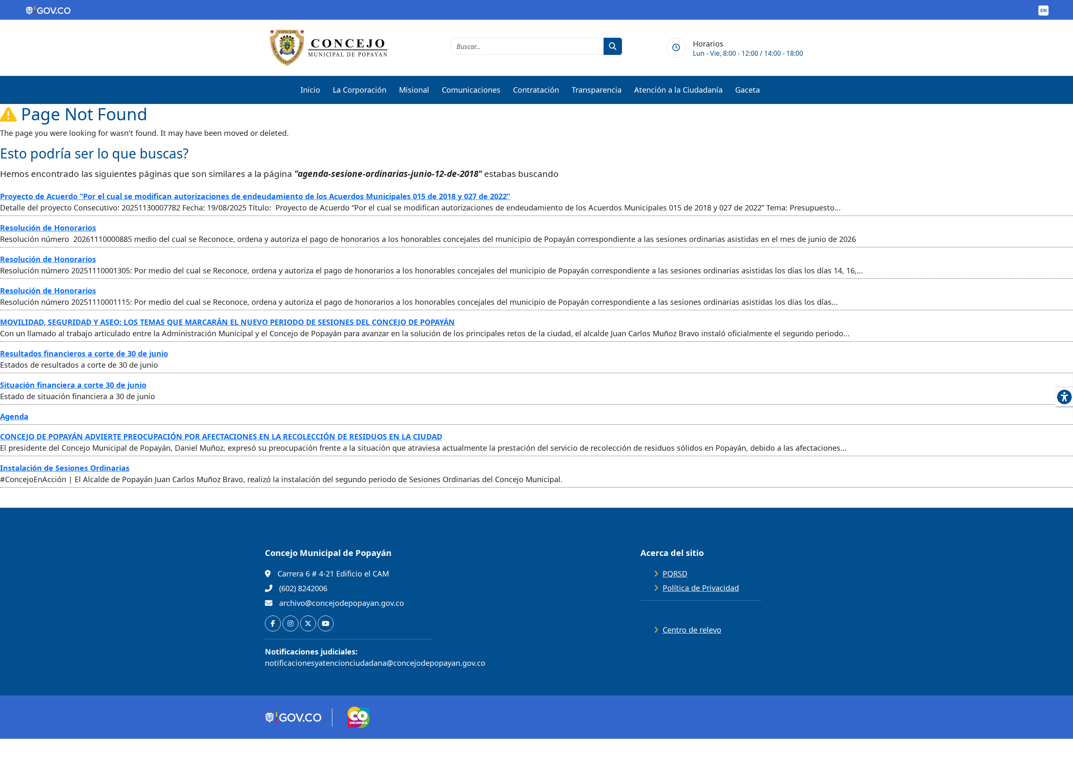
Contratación (536, 90)
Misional (414, 90)
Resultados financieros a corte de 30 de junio (84, 353)
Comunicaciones (471, 90)
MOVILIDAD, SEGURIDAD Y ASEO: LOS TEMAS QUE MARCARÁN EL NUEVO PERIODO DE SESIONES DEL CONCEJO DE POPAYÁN (227, 322)
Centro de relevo (692, 630)
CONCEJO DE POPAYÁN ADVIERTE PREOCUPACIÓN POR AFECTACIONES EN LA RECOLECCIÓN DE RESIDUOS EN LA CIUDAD (221, 436)
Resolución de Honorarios (48, 228)
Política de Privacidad (701, 588)
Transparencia (597, 90)
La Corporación (359, 90)
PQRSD (675, 574)
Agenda (14, 416)
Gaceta (747, 90)
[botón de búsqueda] (613, 46)
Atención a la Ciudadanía (678, 90)
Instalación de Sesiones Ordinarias (65, 468)
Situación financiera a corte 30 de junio (73, 385)
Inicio (310, 90)
